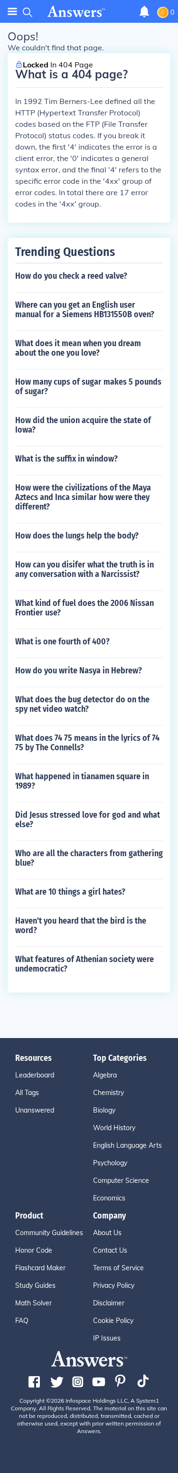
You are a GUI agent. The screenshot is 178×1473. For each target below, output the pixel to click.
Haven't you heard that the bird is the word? (80, 925)
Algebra (105, 1075)
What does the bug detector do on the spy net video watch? (82, 704)
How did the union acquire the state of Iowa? (83, 425)
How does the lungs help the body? (77, 535)
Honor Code (33, 1250)
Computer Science (121, 1180)
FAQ (21, 1320)
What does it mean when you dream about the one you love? (78, 348)
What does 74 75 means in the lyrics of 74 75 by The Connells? (87, 743)
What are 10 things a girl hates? (70, 892)
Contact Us (110, 1250)
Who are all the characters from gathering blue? (89, 858)
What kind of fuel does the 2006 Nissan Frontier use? (84, 608)
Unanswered (34, 1110)
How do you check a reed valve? (71, 276)
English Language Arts (127, 1145)
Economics (109, 1198)
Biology (104, 1110)
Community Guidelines (49, 1232)
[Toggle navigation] (12, 11)
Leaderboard (34, 1075)
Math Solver (33, 1303)
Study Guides (35, 1285)
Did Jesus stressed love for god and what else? (87, 820)
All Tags (27, 1092)
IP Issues (107, 1338)
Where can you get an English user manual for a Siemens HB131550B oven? (84, 310)
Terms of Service (118, 1268)
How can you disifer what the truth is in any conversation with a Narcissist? (84, 569)
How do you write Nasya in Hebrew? (78, 670)
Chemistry (108, 1092)
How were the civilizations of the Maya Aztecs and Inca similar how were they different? (83, 497)
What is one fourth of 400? (62, 641)
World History (114, 1128)
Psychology (110, 1163)
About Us (107, 1232)
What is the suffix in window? (66, 458)
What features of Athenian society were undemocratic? (84, 964)
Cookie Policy (113, 1320)
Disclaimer (108, 1303)
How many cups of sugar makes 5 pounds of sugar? (88, 387)
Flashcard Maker (40, 1268)
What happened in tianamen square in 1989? (82, 781)
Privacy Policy (113, 1285)
